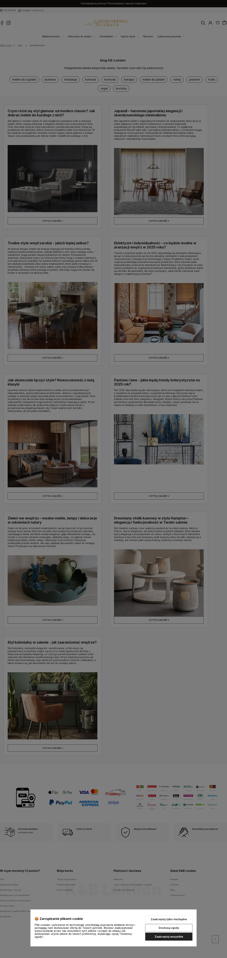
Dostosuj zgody (169, 927)
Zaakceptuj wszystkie (169, 936)
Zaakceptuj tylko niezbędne (169, 919)
